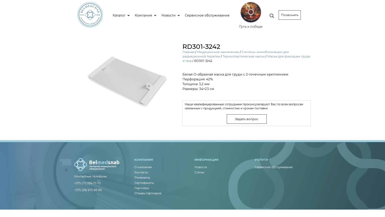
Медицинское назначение (218, 52)
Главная (188, 52)
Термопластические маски (244, 56)
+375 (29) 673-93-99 (88, 190)
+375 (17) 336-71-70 (87, 183)
